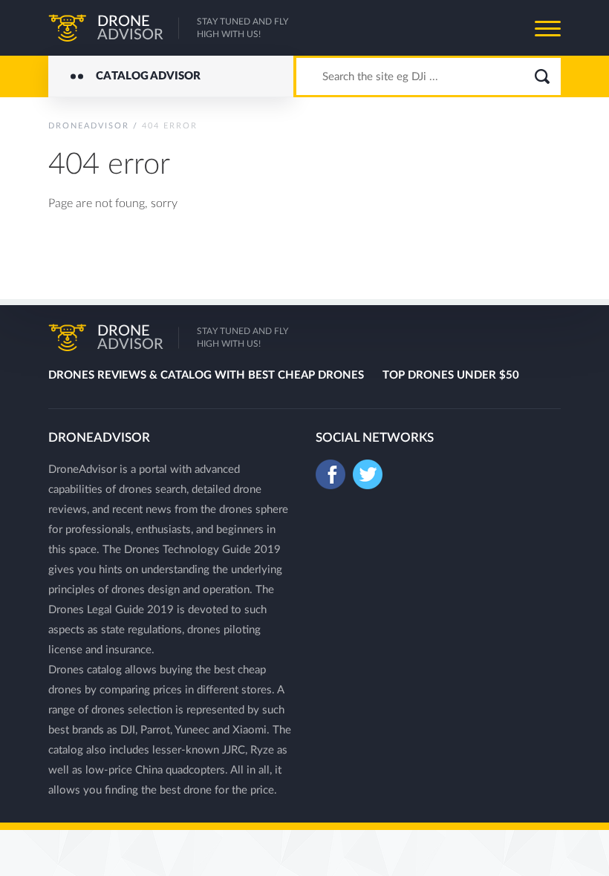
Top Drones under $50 (450, 375)
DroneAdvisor (88, 126)
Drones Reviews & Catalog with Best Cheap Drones (206, 375)
